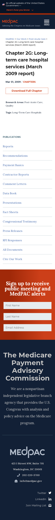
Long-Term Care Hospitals (26, 112)
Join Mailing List (36, 505)
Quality (9, 105)
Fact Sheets (10, 212)
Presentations (12, 202)
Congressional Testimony (20, 221)
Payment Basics (13, 165)
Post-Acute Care (33, 102)
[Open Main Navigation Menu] (47, 23)
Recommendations (15, 155)
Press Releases (12, 231)
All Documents (12, 249)
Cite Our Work (12, 259)
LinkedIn (40, 499)
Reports (8, 146)
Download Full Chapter (27, 90)
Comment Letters (14, 184)
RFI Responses (12, 240)
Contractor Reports (16, 174)
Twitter (41, 493)
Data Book (9, 193)
